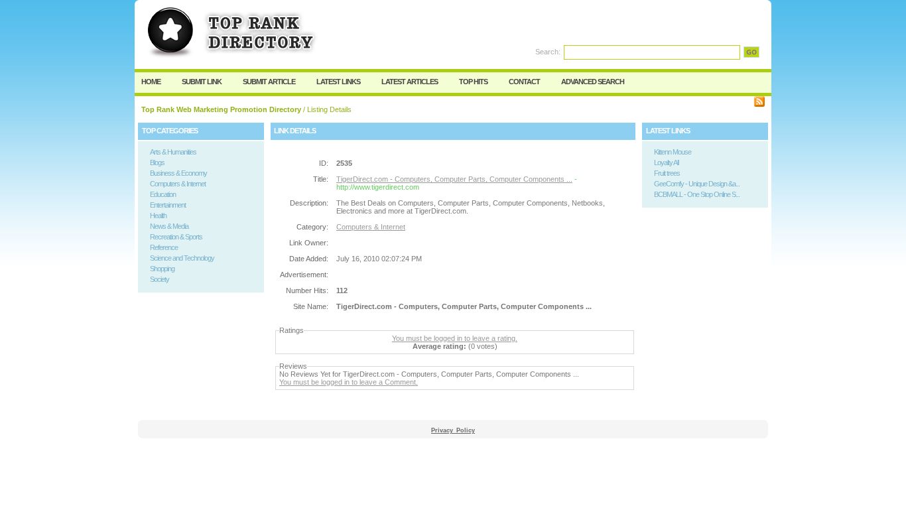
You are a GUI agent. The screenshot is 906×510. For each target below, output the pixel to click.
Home (151, 82)
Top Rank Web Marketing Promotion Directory (221, 109)
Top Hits (473, 82)
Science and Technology (182, 258)
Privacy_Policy (453, 430)
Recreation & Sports (176, 237)
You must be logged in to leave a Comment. (348, 382)
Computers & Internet (178, 184)
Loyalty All (666, 162)
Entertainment (168, 205)
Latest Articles (409, 82)
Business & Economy (178, 173)
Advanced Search (592, 82)
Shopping (162, 269)
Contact (524, 82)
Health (158, 216)
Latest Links (338, 82)
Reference (164, 247)
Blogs (157, 162)
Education (163, 194)
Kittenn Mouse (672, 152)
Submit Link (202, 82)
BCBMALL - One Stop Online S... (697, 194)
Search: (547, 52)
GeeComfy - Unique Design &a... (697, 184)
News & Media (169, 226)
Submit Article (269, 82)
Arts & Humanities (173, 152)
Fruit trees (667, 173)
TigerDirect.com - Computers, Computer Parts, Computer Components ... (454, 179)
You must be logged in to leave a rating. (454, 338)
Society (159, 279)
